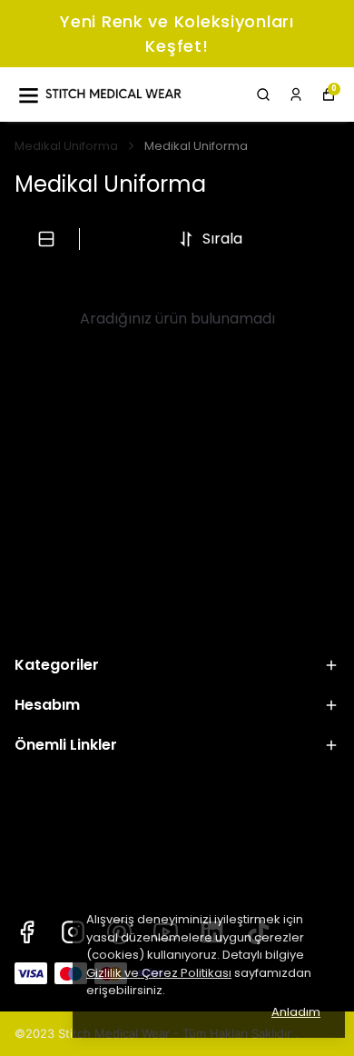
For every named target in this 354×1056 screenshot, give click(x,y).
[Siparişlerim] (296, 94)
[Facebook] (27, 932)
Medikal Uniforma (66, 145)
